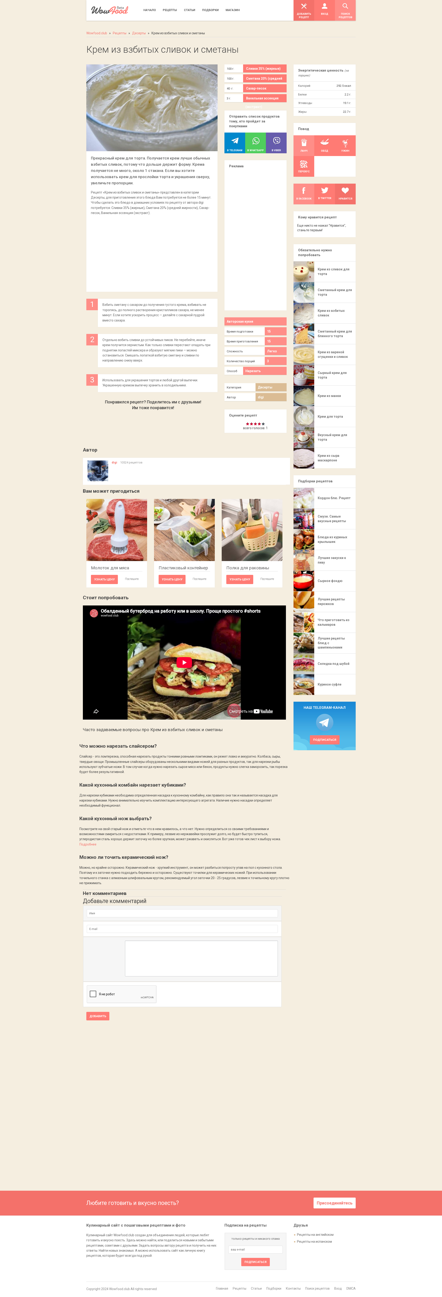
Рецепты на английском (315, 1234)
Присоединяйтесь (334, 1203)
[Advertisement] (152, 251)
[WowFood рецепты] (109, 10)
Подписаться (324, 739)
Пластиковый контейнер (183, 567)
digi (261, 397)
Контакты (293, 1288)
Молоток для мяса (110, 567)
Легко (272, 351)
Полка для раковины (247, 567)
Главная (222, 1288)
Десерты (265, 387)
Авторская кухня (240, 321)
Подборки (273, 1288)
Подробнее (87, 844)
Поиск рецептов (317, 1288)
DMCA (351, 1288)
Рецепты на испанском (314, 1241)
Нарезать (253, 371)
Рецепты (239, 1288)
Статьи (256, 1288)
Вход (338, 1288)
